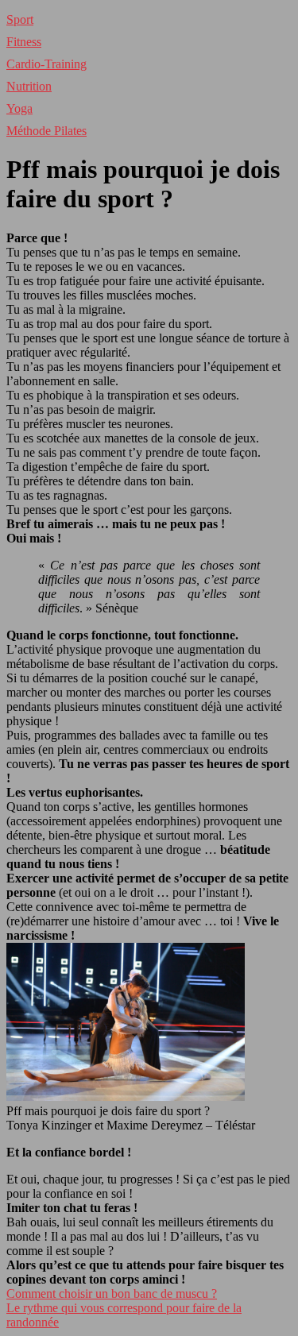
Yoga (19, 108)
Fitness (23, 41)
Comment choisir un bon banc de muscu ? (111, 1293)
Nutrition (29, 86)
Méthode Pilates (46, 130)
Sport (19, 19)
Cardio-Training (46, 64)
